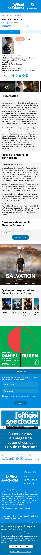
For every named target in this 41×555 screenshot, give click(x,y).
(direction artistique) (20, 188)
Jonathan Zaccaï (11, 60)
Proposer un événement (19, 457)
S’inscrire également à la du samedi (19, 397)
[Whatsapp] (16, 76)
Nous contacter (22, 455)
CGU (17, 459)
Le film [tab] (10, 32)
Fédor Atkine (22, 60)
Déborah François (22, 58)
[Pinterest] (23, 76)
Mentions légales (26, 459)
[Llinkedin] (26, 76)
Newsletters (6, 459)
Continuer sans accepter (20, 551)
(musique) (11, 186)
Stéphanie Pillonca (17, 56)
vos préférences (14, 538)
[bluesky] (20, 76)
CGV (12, 459)
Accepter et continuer (21, 546)
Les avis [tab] (30, 32)
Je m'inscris (20, 403)
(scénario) (28, 184)
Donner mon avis (20, 237)
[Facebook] (13, 76)
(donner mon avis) (19, 26)
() (20, 170)
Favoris (30, 26)
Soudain (4, 313)
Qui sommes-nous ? (8, 455)
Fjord (14, 313)
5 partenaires (16, 536)
